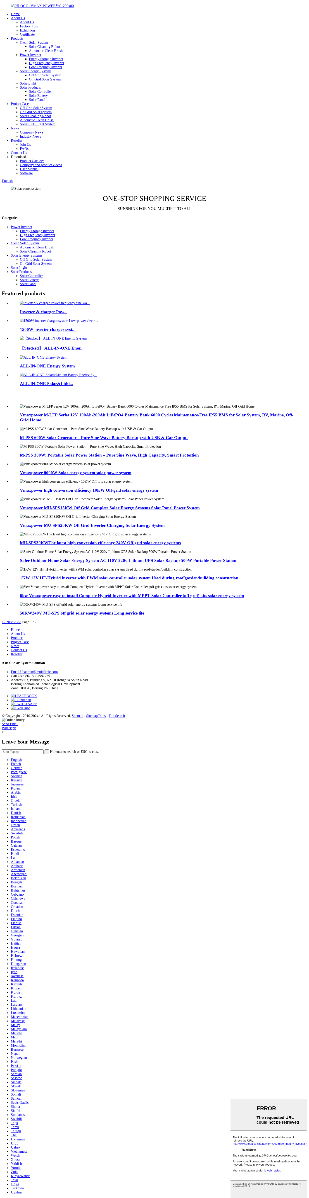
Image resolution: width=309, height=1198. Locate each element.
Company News (31, 132)
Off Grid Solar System (45, 75)
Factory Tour (29, 26)
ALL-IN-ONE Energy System (47, 366)
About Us (18, 18)
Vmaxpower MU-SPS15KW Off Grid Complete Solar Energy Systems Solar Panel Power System (110, 507)
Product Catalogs (32, 161)
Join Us (25, 144)
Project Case (20, 104)
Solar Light (28, 83)
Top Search (117, 716)
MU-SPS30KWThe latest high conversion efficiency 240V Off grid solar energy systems (100, 542)
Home (15, 14)
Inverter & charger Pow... (43, 311)
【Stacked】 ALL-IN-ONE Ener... (51, 348)
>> (19, 622)
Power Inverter (30, 55)
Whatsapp (9, 728)
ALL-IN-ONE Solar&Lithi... (46, 383)
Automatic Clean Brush (46, 51)
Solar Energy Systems (35, 71)
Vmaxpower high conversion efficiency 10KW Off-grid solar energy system (89, 490)
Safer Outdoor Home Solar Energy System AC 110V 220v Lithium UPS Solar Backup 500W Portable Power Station (128, 560)
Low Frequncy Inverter (45, 67)
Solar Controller (40, 91)
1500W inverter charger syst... (48, 329)
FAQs (24, 149)
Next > (11, 622)
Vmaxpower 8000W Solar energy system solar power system (75, 472)
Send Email (10, 724)
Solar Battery (38, 95)
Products (17, 38)
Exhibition (27, 30)
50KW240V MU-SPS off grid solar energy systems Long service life (82, 613)
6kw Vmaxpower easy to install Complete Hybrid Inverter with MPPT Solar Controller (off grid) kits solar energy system (132, 595)
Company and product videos (41, 165)
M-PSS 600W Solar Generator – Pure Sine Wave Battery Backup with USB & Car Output (104, 437)
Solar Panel (37, 100)
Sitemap (77, 716)
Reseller (16, 140)
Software (26, 173)
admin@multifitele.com (34, 672)
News (15, 128)
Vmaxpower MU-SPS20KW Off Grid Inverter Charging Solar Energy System (92, 525)
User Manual (29, 169)
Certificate (27, 34)
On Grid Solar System (45, 79)
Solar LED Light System (37, 124)
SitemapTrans (96, 716)
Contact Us (19, 153)
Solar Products (30, 87)
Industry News (30, 136)
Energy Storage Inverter (46, 59)
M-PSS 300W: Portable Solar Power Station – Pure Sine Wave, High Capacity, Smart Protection (109, 455)
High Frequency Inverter (46, 63)
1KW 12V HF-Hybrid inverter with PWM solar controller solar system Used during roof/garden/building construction (129, 578)
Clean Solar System (34, 42)
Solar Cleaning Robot (44, 47)
